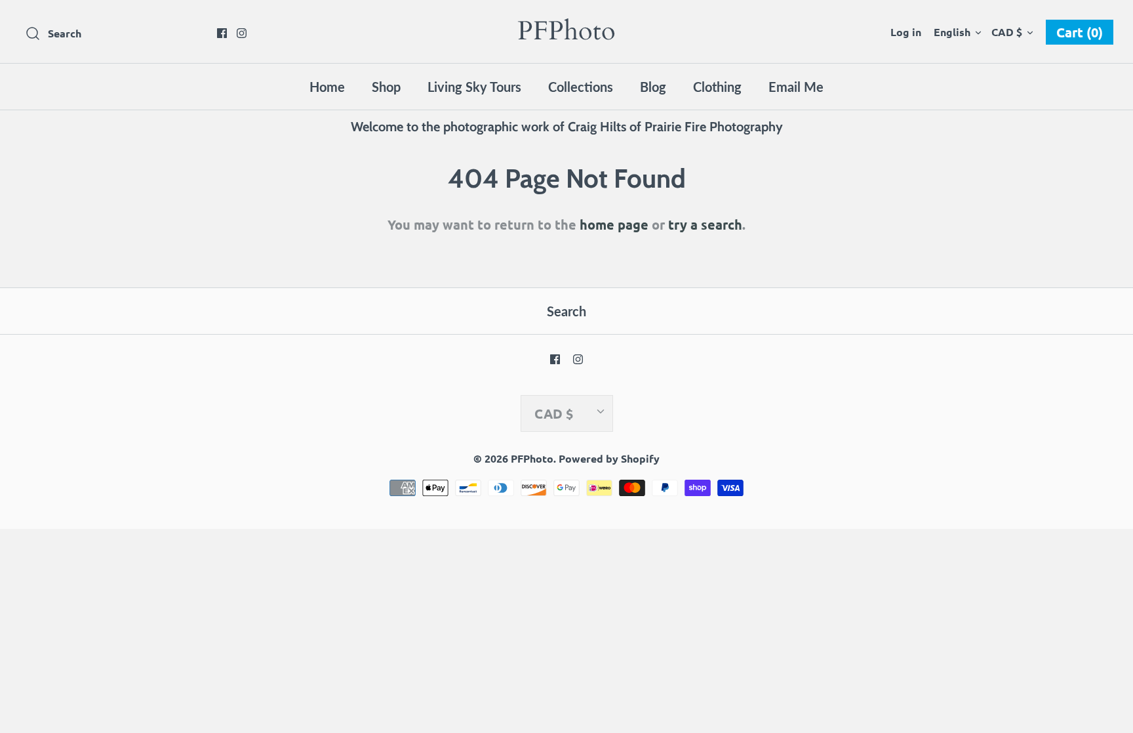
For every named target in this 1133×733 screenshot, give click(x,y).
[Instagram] (242, 33)
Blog (653, 86)
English (952, 32)
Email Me (796, 86)
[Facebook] (222, 33)
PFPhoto (532, 458)
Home (327, 86)
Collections (580, 86)
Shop (386, 86)
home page (614, 224)
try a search (705, 224)
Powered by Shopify (609, 458)
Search (566, 311)
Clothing (717, 86)
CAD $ (1006, 32)
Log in (905, 32)
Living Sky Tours (474, 86)
